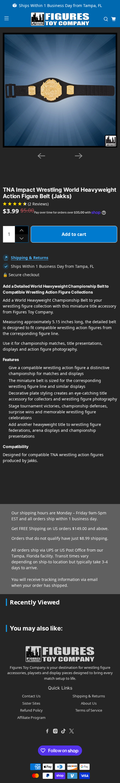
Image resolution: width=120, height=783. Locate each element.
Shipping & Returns (29, 257)
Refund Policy (31, 710)
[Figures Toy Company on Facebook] (47, 731)
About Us (89, 703)
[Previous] (41, 156)
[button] (48, 163)
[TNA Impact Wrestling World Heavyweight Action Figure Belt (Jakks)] (60, 90)
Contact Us (31, 695)
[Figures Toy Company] (60, 19)
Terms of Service (88, 710)
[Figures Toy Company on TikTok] (63, 731)
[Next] (79, 156)
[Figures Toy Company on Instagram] (55, 731)
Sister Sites (31, 703)
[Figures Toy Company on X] (71, 731)
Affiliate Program (31, 717)
